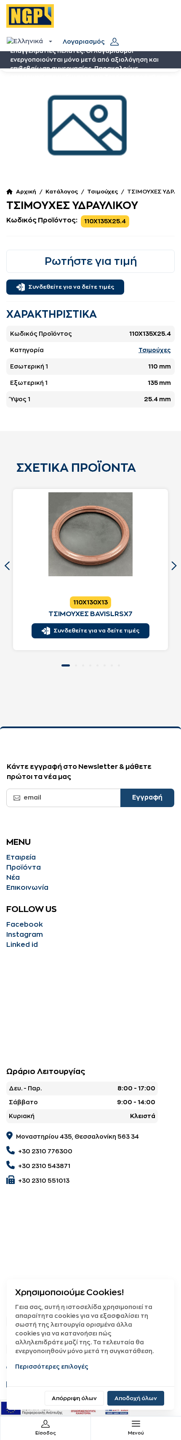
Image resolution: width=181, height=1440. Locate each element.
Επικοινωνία (27, 887)
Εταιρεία (21, 857)
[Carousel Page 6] (105, 665)
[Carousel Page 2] (76, 665)
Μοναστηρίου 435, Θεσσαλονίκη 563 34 (77, 1136)
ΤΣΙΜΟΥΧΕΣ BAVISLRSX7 (90, 614)
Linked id (22, 944)
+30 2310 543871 (44, 1166)
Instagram (24, 934)
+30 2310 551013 (43, 1181)
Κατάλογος (61, 191)
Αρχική (26, 191)
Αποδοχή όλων (135, 1398)
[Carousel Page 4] (90, 665)
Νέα (13, 877)
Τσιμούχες (102, 191)
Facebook (24, 924)
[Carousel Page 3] (83, 665)
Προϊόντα (23, 867)
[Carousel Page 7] (112, 665)
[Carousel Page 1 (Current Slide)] (65, 665)
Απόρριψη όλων (74, 1398)
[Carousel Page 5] (97, 665)
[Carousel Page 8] (119, 665)
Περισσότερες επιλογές (51, 1366)
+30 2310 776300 (45, 1151)
